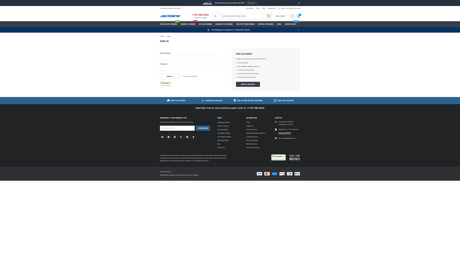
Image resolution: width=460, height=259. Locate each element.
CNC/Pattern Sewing (245, 24)
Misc (279, 24)
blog (263, 8)
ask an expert (285, 133)
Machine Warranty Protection (255, 133)
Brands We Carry (251, 144)
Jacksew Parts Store (252, 147)
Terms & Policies (251, 129)
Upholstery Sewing (168, 24)
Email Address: (165, 53)
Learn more (251, 3)
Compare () (271, 8)
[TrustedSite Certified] (166, 83)
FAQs (258, 8)
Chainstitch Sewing (224, 24)
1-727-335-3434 (200, 14)
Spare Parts (221, 147)
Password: (164, 64)
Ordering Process (252, 137)
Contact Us (249, 126)
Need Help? (250, 8)
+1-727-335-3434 (255, 108)
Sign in (283, 8)
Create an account (294, 8)
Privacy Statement (252, 140)
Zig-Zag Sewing (205, 24)
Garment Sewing (188, 24)
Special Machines (266, 24)
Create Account (248, 84)
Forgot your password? (190, 76)
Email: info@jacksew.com (287, 138)
